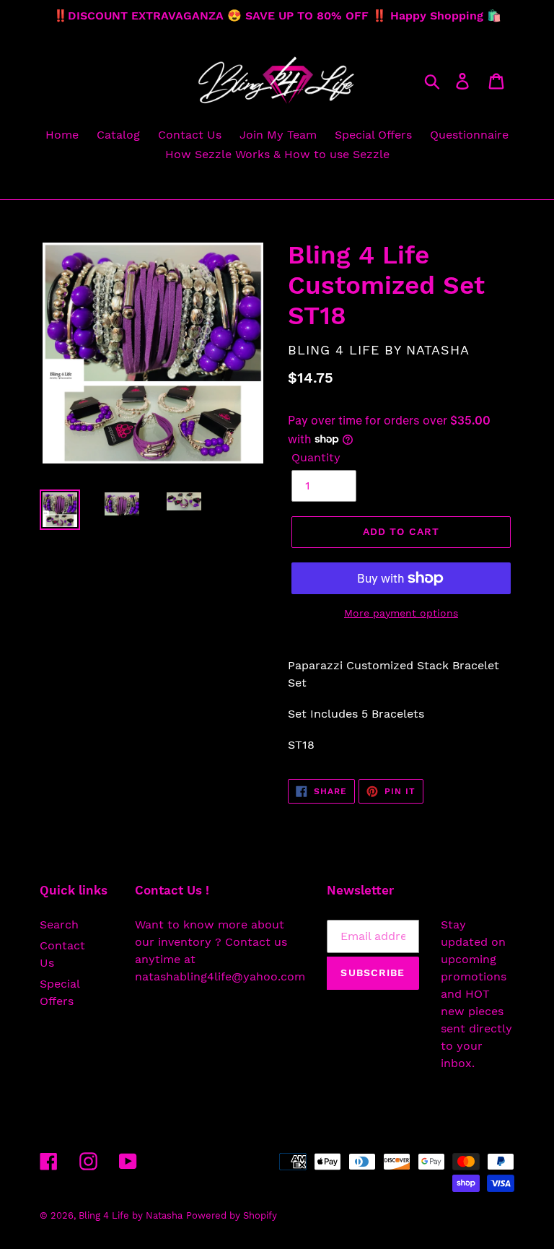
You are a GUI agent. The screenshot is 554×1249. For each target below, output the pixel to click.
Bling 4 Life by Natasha (131, 1215)
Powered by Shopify (231, 1215)
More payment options (401, 613)
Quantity (315, 457)
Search (59, 924)
